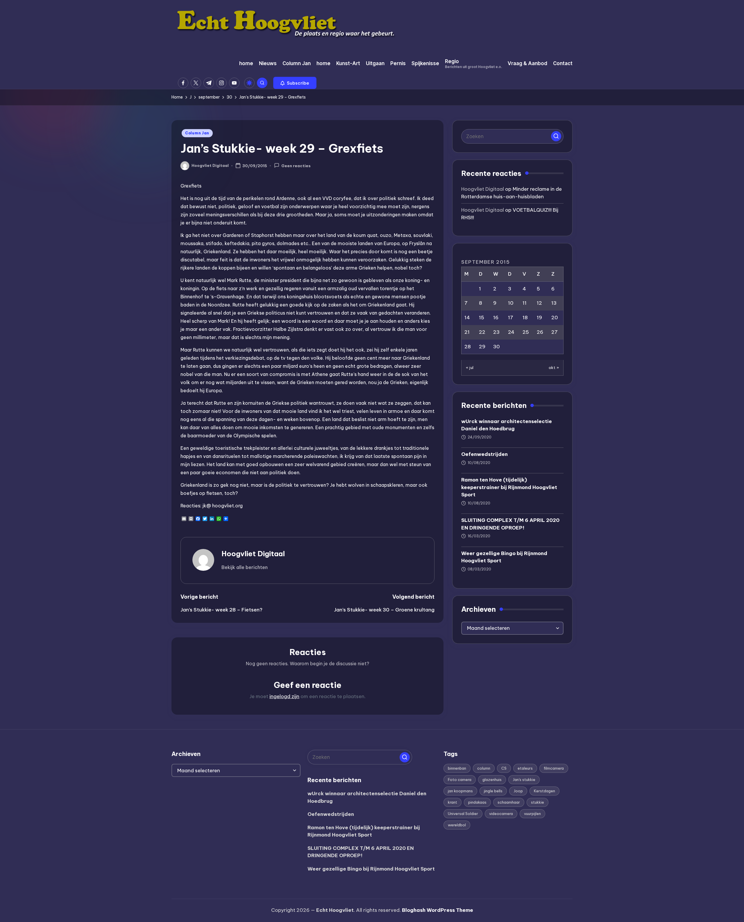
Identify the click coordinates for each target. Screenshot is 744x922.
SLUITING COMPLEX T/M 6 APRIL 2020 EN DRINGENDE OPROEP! (510, 524)
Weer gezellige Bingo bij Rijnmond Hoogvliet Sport (504, 557)
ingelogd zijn (284, 696)
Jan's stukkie (524, 779)
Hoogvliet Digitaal (253, 553)
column (483, 768)
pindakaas (477, 802)
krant (452, 802)
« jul (470, 367)
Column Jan (197, 133)
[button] (294, 83)
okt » (554, 367)
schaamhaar (509, 802)
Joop (518, 791)
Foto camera (459, 779)
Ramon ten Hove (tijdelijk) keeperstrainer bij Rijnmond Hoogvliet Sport (509, 487)
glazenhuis (492, 779)
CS (504, 768)
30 (496, 346)
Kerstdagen (544, 791)
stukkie (537, 802)
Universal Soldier (463, 813)
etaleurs (525, 768)
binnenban (457, 768)
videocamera (501, 813)
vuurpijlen (532, 813)
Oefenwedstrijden (484, 454)
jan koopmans (460, 791)
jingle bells (493, 791)
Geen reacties (296, 166)
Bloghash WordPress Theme (437, 910)
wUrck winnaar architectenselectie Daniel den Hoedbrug (506, 425)
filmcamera (554, 768)
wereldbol (457, 825)
